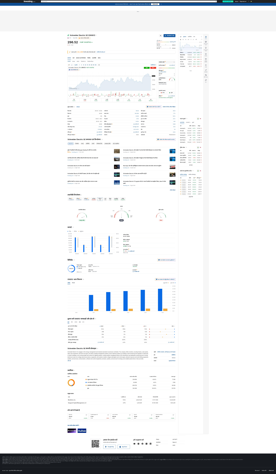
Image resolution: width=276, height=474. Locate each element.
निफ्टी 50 (181, 52)
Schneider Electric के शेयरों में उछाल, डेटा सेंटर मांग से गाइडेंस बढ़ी (83, 173)
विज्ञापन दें (174, 442)
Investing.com (75, 152)
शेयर (194, 36)
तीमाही (73, 282)
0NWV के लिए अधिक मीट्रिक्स (169, 106)
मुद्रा (180, 36)
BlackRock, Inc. (72, 400)
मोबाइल (157, 439)
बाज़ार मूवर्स (182, 118)
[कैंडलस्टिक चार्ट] (69, 65)
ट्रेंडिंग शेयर (182, 147)
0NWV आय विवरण (75, 279)
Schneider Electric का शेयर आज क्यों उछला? (79, 165)
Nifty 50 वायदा (183, 59)
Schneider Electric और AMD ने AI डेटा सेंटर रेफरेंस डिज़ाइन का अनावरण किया (142, 150)
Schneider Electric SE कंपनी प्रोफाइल (82, 348)
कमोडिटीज (190, 36)
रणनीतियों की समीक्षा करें (101, 52)
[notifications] (248, 1)
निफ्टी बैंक (181, 57)
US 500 (181, 61)
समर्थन (174, 445)
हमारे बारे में (175, 439)
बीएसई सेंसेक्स (182, 54)
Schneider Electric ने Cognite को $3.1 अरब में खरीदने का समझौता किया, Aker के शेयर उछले (144, 182)
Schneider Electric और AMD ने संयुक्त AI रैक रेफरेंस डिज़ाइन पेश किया (140, 158)
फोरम (99, 58)
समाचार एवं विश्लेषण (81, 58)
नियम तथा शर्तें (257, 470)
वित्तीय (88, 58)
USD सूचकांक (182, 66)
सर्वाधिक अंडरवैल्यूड (183, 174)
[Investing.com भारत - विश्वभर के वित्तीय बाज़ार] (29, 1)
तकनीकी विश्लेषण (74, 195)
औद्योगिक (173, 354)
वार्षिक (69, 282)
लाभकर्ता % (188, 122)
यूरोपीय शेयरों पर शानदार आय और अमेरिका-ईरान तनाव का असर (82, 181)
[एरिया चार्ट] (72, 65)
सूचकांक (184, 36)
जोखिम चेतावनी (271, 470)
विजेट (157, 445)
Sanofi (135, 414)
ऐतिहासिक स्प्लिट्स (90, 61)
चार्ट (73, 58)
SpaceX (70, 414)
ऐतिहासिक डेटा (83, 61)
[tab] (71, 199)
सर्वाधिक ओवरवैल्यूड (192, 174)
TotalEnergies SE (94, 414)
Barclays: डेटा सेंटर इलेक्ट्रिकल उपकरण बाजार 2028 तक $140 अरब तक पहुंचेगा (142, 165)
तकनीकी (94, 58)
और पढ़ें (69, 360)
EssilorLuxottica (159, 414)
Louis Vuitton (115, 414)
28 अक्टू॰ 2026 (136, 126)
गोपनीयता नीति (264, 470)
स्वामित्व (78, 61)
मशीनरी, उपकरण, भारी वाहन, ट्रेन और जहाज (166, 351)
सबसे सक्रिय (182, 122)
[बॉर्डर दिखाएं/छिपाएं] (99, 65)
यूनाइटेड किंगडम (172, 360)
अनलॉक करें (101, 342)
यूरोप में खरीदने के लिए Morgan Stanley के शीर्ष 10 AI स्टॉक (82, 150)
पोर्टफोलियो (158, 442)
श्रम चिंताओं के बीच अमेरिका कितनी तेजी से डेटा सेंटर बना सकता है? (83, 158)
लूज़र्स (193, 122)
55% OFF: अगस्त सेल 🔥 (227, 1)
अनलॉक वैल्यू (172, 41)
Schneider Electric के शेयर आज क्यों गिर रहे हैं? (135, 173)
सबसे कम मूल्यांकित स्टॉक (186, 170)
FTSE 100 (182, 63)
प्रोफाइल (73, 61)
